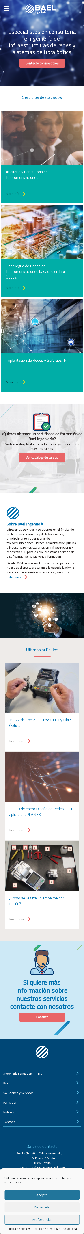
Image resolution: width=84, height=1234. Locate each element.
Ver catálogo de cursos (42, 457)
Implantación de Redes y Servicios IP (36, 360)
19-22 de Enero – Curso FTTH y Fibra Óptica (40, 722)
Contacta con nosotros (42, 63)
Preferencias (42, 1219)
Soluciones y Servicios (18, 1093)
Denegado (42, 1207)
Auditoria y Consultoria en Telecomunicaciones (27, 174)
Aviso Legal (70, 1229)
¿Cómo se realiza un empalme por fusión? (36, 901)
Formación (10, 1102)
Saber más (14, 577)
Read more (16, 741)
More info (12, 194)
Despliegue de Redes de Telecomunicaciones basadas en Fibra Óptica (36, 271)
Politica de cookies (19, 1229)
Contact (42, 1017)
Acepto (42, 1195)
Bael (6, 1083)
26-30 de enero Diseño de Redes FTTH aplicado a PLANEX (41, 811)
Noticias (8, 1112)
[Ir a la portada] (42, 9)
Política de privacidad (46, 1229)
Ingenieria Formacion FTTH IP (23, 1074)
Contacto (9, 1122)
